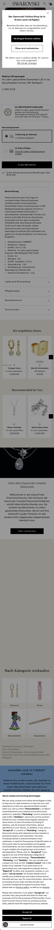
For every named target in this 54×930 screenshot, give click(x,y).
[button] (48, 13)
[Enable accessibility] (5, 924)
